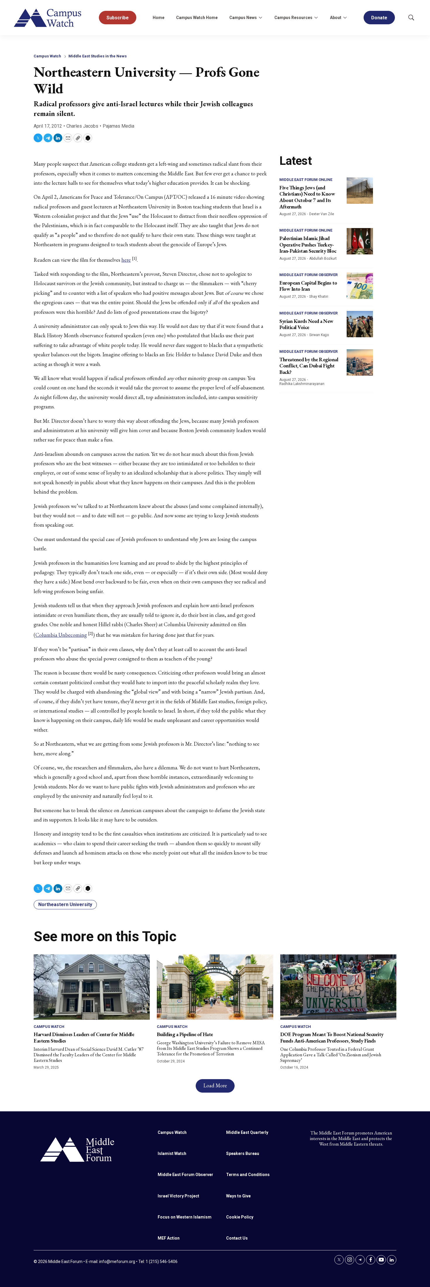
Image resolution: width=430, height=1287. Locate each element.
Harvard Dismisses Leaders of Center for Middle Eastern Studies (84, 1037)
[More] (260, 17)
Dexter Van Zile (321, 214)
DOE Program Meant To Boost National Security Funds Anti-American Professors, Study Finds (331, 1037)
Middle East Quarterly (247, 1132)
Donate (379, 17)
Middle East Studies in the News (97, 56)
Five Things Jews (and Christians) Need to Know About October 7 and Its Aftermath (307, 197)
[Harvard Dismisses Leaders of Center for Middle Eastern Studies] (92, 987)
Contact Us (237, 1238)
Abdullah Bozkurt (323, 258)
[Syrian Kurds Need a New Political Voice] (360, 324)
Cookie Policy (239, 1217)
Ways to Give (238, 1196)
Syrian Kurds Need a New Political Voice (306, 324)
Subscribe (117, 17)
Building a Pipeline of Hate (185, 1034)
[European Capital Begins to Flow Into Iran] (360, 286)
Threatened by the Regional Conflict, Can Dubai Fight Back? (308, 365)
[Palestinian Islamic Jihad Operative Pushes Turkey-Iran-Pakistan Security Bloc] (360, 241)
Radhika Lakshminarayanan (301, 384)
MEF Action (169, 1238)
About (335, 17)
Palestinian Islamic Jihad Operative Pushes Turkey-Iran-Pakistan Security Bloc (307, 244)
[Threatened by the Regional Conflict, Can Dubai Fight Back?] (360, 362)
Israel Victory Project (178, 1196)
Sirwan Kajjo (319, 335)
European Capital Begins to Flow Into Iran (308, 285)
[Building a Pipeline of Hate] (215, 987)
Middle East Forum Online (305, 179)
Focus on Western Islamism (184, 1217)
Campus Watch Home (197, 17)
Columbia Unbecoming (61, 634)
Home (158, 17)
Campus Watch (47, 56)
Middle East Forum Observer (308, 275)
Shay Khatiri (318, 297)
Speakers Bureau (242, 1153)
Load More (215, 1085)
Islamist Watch (172, 1153)
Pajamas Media (118, 126)
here (126, 259)
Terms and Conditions (248, 1174)
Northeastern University (65, 904)
